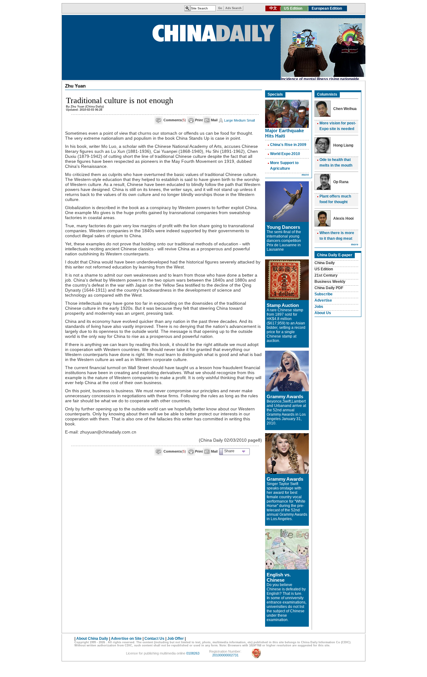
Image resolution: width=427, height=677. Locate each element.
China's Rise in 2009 (288, 145)
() (174, 120)
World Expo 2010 (285, 154)
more (305, 174)
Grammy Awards (285, 396)
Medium (240, 120)
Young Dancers (283, 227)
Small (251, 120)
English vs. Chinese (279, 577)
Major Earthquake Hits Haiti (284, 133)
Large (228, 120)
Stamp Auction (283, 305)
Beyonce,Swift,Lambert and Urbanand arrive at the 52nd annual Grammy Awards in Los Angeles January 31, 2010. (286, 412)
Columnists (327, 94)
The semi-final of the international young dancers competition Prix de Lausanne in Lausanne (284, 241)
